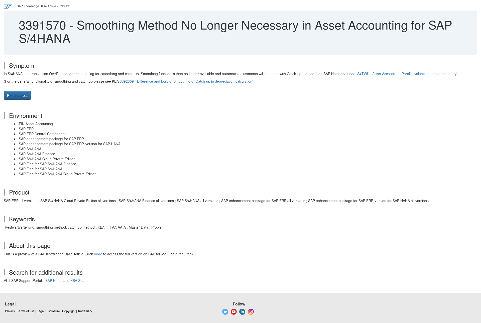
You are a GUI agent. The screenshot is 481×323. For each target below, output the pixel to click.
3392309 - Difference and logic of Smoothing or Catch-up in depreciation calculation (186, 81)
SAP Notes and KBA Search (67, 280)
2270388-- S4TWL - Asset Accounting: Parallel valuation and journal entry (398, 73)
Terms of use (26, 311)
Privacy (10, 311)
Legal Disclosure (48, 311)
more (98, 253)
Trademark (85, 311)
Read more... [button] (17, 95)
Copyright (68, 311)
